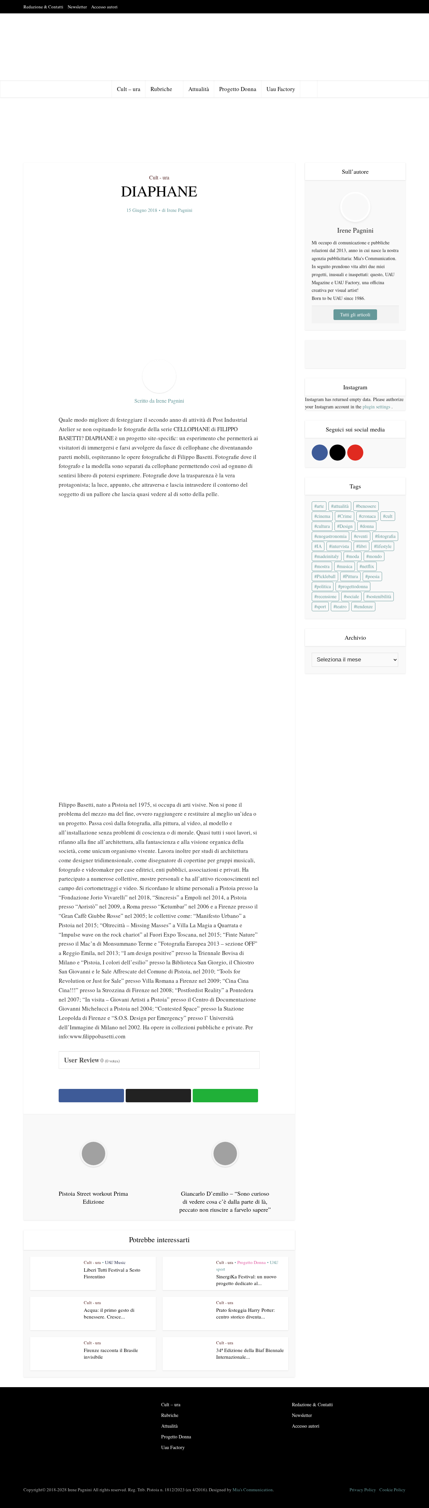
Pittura (351, 576)
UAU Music (115, 1262)
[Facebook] (320, 453)
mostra (323, 566)
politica (324, 586)
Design (346, 526)
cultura (323, 526)
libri (363, 546)
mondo (375, 556)
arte (320, 506)
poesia (373, 576)
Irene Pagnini (179, 210)
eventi (362, 536)
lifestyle (383, 546)
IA (319, 546)
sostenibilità (380, 596)
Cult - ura (159, 177)
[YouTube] (355, 453)
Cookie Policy (392, 1490)
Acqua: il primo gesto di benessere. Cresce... (109, 1313)
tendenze (364, 606)
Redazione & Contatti (43, 7)
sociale (352, 596)
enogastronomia (332, 536)
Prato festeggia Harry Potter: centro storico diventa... (245, 1313)
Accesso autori (104, 7)
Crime (346, 516)
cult (388, 516)
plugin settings (377, 406)
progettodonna (354, 586)
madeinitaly (328, 556)
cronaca (368, 516)
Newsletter (77, 7)
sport (321, 606)
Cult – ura (128, 89)
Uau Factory (280, 89)
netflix (368, 566)
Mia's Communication (253, 1490)
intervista (340, 546)
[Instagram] (337, 453)
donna (368, 526)
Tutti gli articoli (355, 314)
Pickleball (326, 576)
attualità (341, 506)
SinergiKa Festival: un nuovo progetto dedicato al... (246, 1279)
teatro (341, 606)
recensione (326, 596)
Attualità (198, 89)
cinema (323, 516)
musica (345, 566)
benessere (367, 506)
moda (354, 556)
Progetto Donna (237, 89)
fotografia (386, 536)
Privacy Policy (363, 1490)
